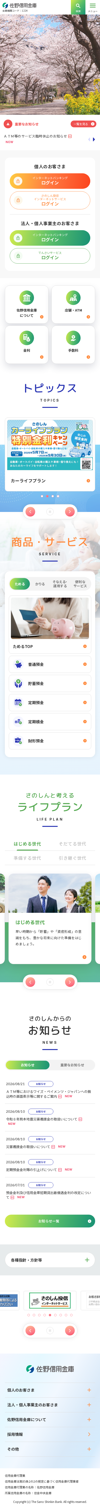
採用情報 (15, 1434)
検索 (78, 11)
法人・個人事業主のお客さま (32, 1405)
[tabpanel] (50, 672)
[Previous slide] (30, 512)
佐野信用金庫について (26, 1419)
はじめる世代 (27, 843)
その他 (13, 1449)
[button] (28, 1315)
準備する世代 (27, 858)
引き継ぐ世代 (72, 858)
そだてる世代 (72, 843)
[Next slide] (70, 512)
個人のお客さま (20, 1390)
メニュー (93, 11)
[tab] (20, 584)
